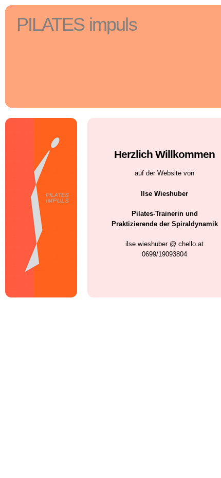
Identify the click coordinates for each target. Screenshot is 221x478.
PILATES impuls (76, 24)
